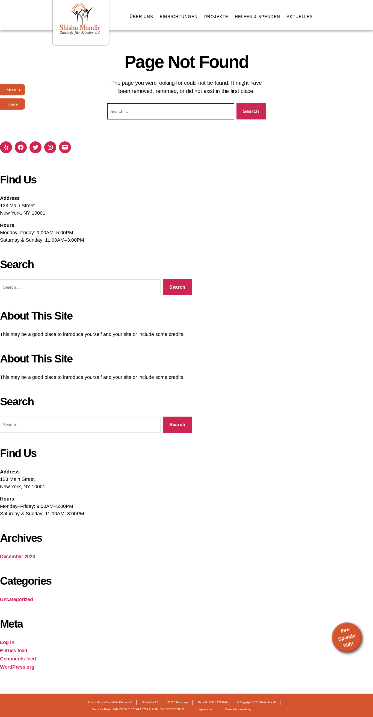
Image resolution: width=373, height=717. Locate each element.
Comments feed (18, 659)
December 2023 (17, 556)
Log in (7, 642)
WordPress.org (17, 667)
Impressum (205, 709)
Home (12, 104)
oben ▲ (14, 90)
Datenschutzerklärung (238, 709)
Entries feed (13, 650)
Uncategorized (16, 599)
